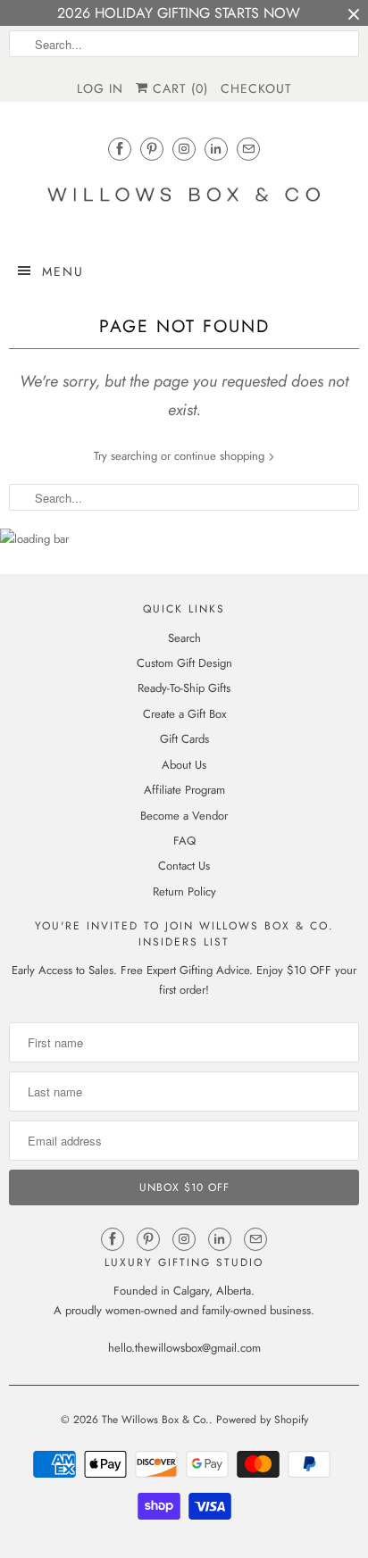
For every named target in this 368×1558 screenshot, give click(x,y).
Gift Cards (184, 738)
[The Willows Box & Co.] (184, 199)
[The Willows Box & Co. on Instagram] (184, 149)
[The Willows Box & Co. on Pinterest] (151, 149)
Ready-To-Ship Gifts (184, 687)
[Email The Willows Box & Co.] (248, 149)
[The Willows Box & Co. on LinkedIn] (216, 149)
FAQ (184, 840)
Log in (100, 88)
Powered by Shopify (262, 1420)
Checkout (256, 88)
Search (184, 637)
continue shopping (221, 455)
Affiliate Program (184, 789)
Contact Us (184, 865)
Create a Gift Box (184, 713)
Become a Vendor (184, 815)
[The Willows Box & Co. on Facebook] (119, 149)
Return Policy (184, 891)
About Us (184, 764)
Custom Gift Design (184, 662)
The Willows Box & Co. (155, 1420)
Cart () (178, 88)
